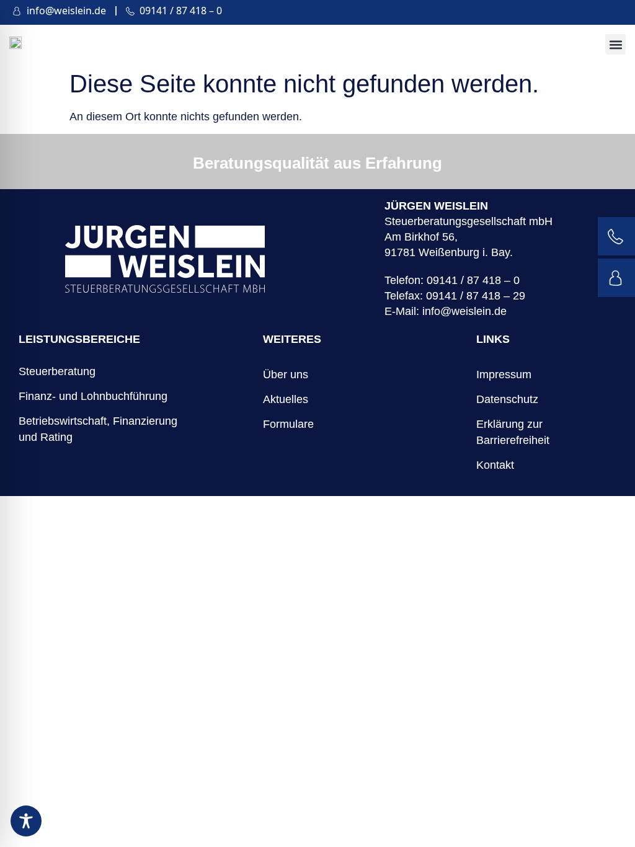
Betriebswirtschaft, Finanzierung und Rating (98, 429)
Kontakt (495, 465)
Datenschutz (507, 399)
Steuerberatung (57, 371)
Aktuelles (285, 399)
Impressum (503, 374)
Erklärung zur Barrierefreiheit (512, 432)
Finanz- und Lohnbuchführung (93, 396)
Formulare (288, 424)
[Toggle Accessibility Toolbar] (26, 821)
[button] (615, 44)
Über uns (285, 374)
